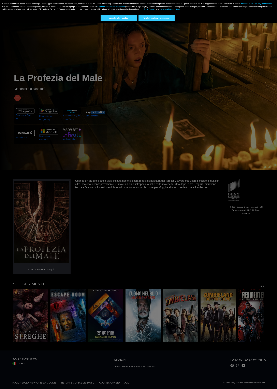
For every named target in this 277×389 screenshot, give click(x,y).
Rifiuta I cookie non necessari (156, 18)
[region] (138, 11)
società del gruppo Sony (170, 9)
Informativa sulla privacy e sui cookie (256, 4)
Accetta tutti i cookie (118, 18)
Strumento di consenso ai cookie (111, 6)
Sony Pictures (149, 9)
